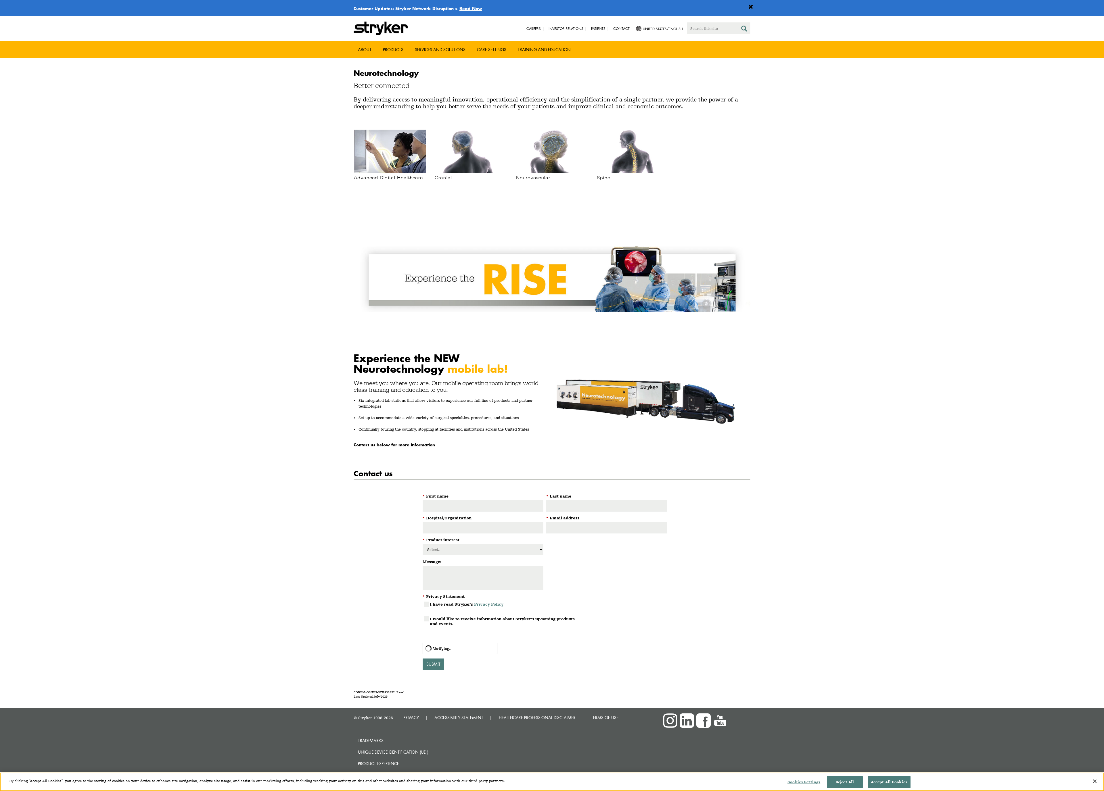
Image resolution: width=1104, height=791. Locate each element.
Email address (562, 518)
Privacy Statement (444, 596)
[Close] (1094, 781)
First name (435, 496)
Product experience (378, 763)
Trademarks (371, 740)
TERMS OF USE (604, 717)
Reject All (844, 782)
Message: (432, 561)
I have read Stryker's (466, 604)
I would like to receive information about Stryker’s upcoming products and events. (502, 621)
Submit (433, 664)
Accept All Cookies (889, 782)
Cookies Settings (803, 782)
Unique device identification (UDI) (393, 752)
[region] (552, 781)
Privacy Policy (488, 604)
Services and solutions (440, 49)
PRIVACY (411, 717)
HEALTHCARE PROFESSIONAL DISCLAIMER (537, 717)
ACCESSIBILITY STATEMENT (458, 717)
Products (393, 49)
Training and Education (544, 49)
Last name (558, 496)
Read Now (470, 8)
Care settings (491, 49)
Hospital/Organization (447, 518)
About (364, 49)
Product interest (441, 539)
